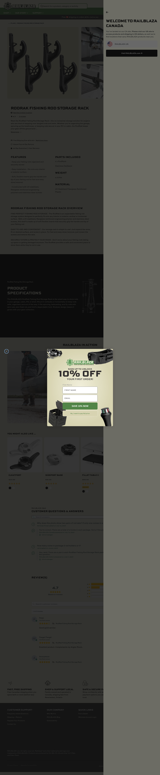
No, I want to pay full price (80, 413)
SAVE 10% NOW (80, 406)
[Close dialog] (6, 351)
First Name (67, 385)
